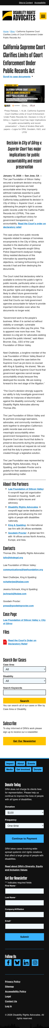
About (20, 763)
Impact (10, 763)
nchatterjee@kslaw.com (16, 581)
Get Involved (23, 769)
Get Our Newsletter (24, 741)
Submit (24, 936)
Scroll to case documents (17, 76)
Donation (10, 806)
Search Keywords (12, 687)
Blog (12, 31)
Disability (8, 676)
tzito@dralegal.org (13, 557)
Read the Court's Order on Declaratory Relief (22, 642)
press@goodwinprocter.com (18, 605)
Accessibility (40, 2)
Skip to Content (26, 2)
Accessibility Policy (15, 991)
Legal (8, 996)
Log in (8, 1006)
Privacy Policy (12, 981)
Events (31, 763)
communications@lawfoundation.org (23, 569)
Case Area (8, 664)
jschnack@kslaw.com (14, 593)
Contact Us (11, 1001)
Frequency (10, 819)
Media (9, 769)
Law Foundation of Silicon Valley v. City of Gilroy (24, 621)
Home (6, 31)
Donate (37, 769)
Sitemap (9, 986)
